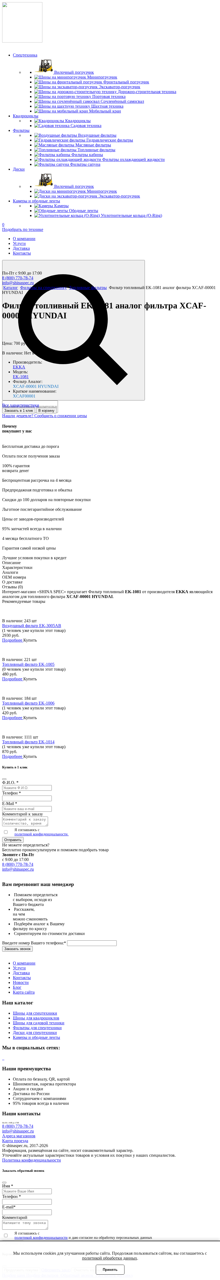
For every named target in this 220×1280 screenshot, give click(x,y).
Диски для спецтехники (35, 1032)
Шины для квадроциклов (36, 1018)
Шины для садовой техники (38, 1023)
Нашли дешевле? (18, 415)
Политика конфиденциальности (31, 1160)
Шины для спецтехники (35, 1013)
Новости (21, 982)
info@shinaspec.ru (18, 282)
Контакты (22, 253)
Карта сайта (24, 992)
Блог (17, 987)
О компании (24, 238)
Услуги (19, 243)
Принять (110, 1270)
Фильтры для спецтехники (37, 1027)
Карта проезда (15, 1140)
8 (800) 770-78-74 (17, 278)
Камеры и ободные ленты (36, 1037)
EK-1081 (21, 376)
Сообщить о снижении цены (60, 415)
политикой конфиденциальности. (41, 834)
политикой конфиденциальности (41, 1238)
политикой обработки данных (109, 1258)
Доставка (21, 248)
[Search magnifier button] (73, 330)
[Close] (4, 779)
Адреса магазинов (18, 1136)
